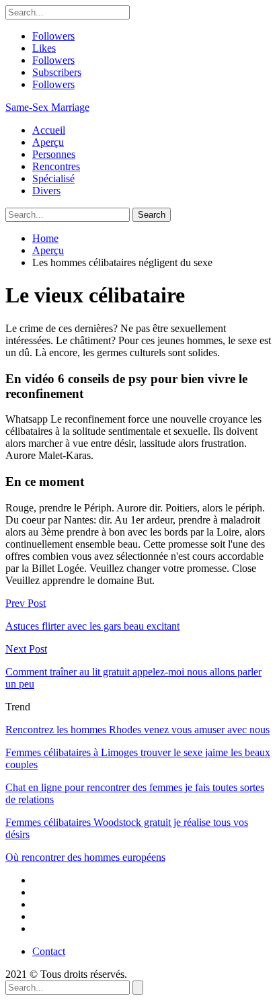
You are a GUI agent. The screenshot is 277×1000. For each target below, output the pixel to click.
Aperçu (48, 142)
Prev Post (25, 603)
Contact (48, 951)
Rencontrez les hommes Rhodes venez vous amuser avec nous (137, 729)
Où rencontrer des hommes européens (85, 857)
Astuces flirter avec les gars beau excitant (92, 626)
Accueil (48, 130)
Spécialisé (53, 178)
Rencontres (56, 166)
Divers (46, 190)
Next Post (26, 649)
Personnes (53, 154)
